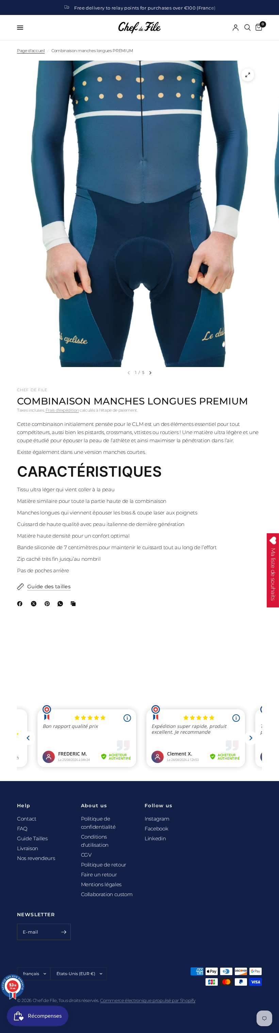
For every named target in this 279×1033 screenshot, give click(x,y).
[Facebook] (21, 604)
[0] (257, 27)
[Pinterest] (49, 604)
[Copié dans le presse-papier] (74, 604)
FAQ (22, 828)
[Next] (150, 373)
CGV (86, 855)
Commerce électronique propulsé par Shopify (147, 1000)
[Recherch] (247, 27)
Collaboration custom (107, 894)
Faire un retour (99, 874)
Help (24, 805)
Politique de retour (104, 864)
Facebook (156, 828)
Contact (26, 818)
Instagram (157, 818)
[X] (35, 604)
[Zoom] (247, 74)
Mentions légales (101, 884)
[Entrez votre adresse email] (64, 932)
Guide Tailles (32, 838)
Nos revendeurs (36, 858)
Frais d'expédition (62, 410)
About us (94, 805)
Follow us (159, 805)
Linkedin (155, 838)
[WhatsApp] (62, 604)
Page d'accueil (31, 50)
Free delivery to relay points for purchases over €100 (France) (144, 8)
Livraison (27, 848)
